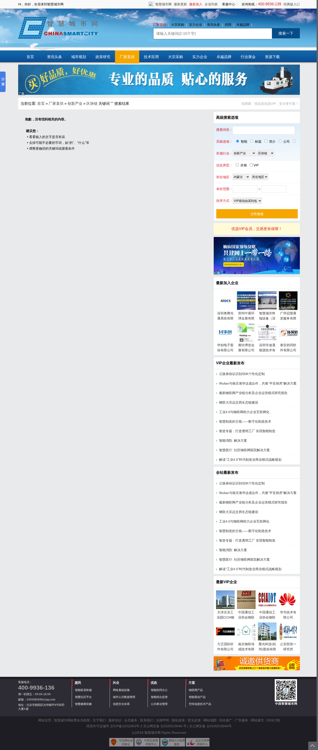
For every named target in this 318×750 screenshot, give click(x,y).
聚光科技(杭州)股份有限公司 (267, 649)
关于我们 (99, 720)
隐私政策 (178, 720)
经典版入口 (292, 4)
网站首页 (44, 720)
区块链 (92, 103)
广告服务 (241, 720)
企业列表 (211, 4)
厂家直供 (159, 24)
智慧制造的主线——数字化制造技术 (245, 421)
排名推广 (225, 720)
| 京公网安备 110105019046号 (209, 726)
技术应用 (151, 57)
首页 (30, 57)
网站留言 (257, 720)
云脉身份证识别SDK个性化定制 (242, 374)
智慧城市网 (163, 4)
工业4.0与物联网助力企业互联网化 (244, 412)
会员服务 (130, 720)
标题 (257, 141)
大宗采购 (177, 24)
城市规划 (78, 57)
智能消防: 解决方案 (233, 440)
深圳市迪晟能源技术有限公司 (267, 350)
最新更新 (180, 4)
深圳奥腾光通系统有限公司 (225, 318)
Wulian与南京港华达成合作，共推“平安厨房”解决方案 (258, 383)
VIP (256, 165)
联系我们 (146, 720)
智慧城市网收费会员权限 (72, 720)
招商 (228, 24)
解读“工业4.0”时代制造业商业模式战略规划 (250, 459)
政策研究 (102, 57)
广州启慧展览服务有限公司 (288, 318)
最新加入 (195, 4)
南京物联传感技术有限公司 (246, 649)
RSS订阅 (273, 720)
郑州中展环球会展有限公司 (246, 318)
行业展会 (248, 57)
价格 (243, 165)
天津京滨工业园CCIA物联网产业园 (225, 617)
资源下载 (272, 57)
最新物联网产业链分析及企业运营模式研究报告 (253, 393)
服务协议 (115, 720)
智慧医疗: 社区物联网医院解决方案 (244, 450)
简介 (272, 141)
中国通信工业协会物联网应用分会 (267, 617)
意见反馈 (194, 720)
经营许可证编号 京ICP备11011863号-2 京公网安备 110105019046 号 (136, 726)
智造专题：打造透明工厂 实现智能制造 (247, 431)
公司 (286, 141)
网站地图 (210, 720)
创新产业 (75, 103)
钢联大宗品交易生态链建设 (238, 402)
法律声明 (162, 720)
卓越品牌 (242, 24)
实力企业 (195, 24)
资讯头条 (213, 24)
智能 (243, 141)
